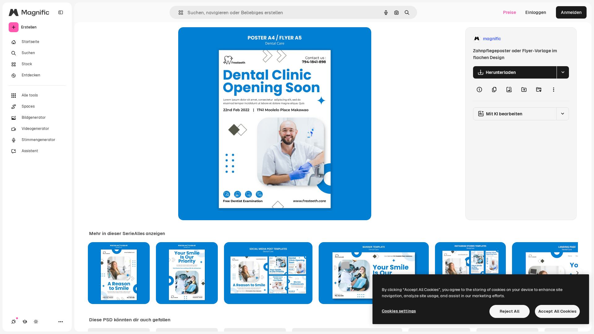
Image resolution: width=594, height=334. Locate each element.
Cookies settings (399, 311)
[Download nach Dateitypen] (563, 72)
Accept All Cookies (557, 311)
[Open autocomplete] (178, 12)
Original (217, 39)
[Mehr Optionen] (553, 90)
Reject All (509, 311)
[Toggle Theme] (36, 322)
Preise (509, 12)
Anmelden (571, 12)
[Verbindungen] (14, 322)
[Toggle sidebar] (61, 12)
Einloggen (535, 12)
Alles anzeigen (149, 233)
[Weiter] (577, 273)
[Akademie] (25, 322)
